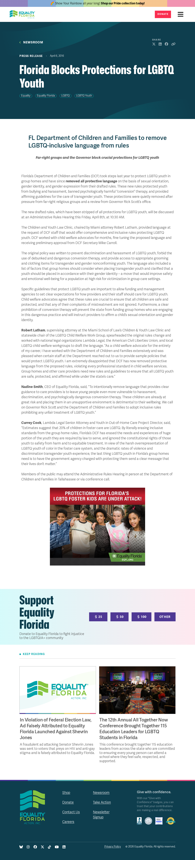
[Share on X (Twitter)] (154, 44)
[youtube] (57, 847)
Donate (162, 14)
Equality (25, 95)
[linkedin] (64, 847)
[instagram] (28, 847)
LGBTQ (65, 95)
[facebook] (35, 847)
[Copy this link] (173, 44)
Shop (66, 793)
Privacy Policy (112, 846)
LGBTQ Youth (84, 95)
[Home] (24, 14)
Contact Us (71, 812)
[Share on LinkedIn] (160, 44)
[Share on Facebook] (166, 44)
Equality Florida (46, 95)
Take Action (102, 802)
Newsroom (33, 42)
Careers (68, 822)
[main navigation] (181, 14)
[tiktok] (49, 847)
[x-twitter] (42, 847)
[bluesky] (21, 847)
